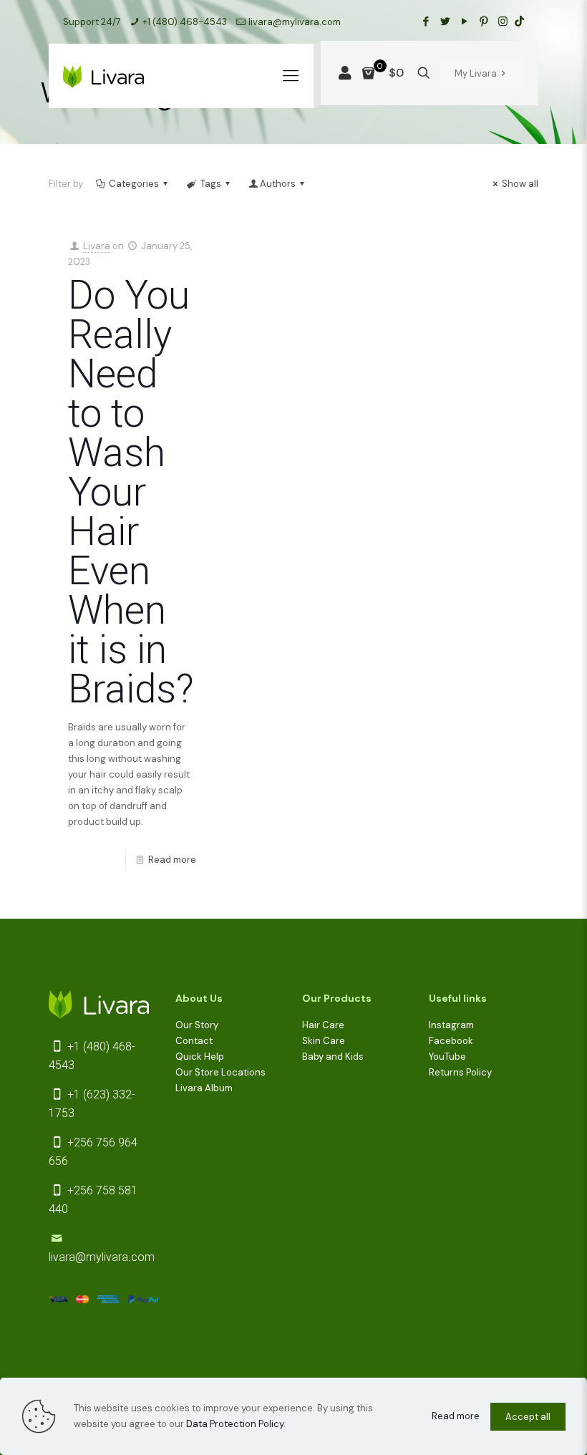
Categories (134, 184)
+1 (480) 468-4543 (184, 22)
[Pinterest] (483, 21)
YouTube (447, 1056)
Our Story (196, 1025)
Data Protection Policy (234, 1424)
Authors (278, 184)
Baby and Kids (333, 1056)
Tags (210, 184)
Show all (520, 184)
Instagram (451, 1025)
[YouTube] (464, 21)
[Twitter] (444, 21)
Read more (172, 860)
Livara (96, 246)
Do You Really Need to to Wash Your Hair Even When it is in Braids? (131, 492)
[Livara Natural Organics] (103, 76)
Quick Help (199, 1056)
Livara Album (204, 1088)
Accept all (527, 1417)
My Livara (476, 73)
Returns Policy (460, 1072)
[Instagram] (502, 21)
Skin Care (323, 1041)
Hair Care (323, 1025)
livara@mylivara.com (294, 22)
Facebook (451, 1041)
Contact (194, 1041)
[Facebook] (425, 21)
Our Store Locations (220, 1072)
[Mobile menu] (290, 76)
